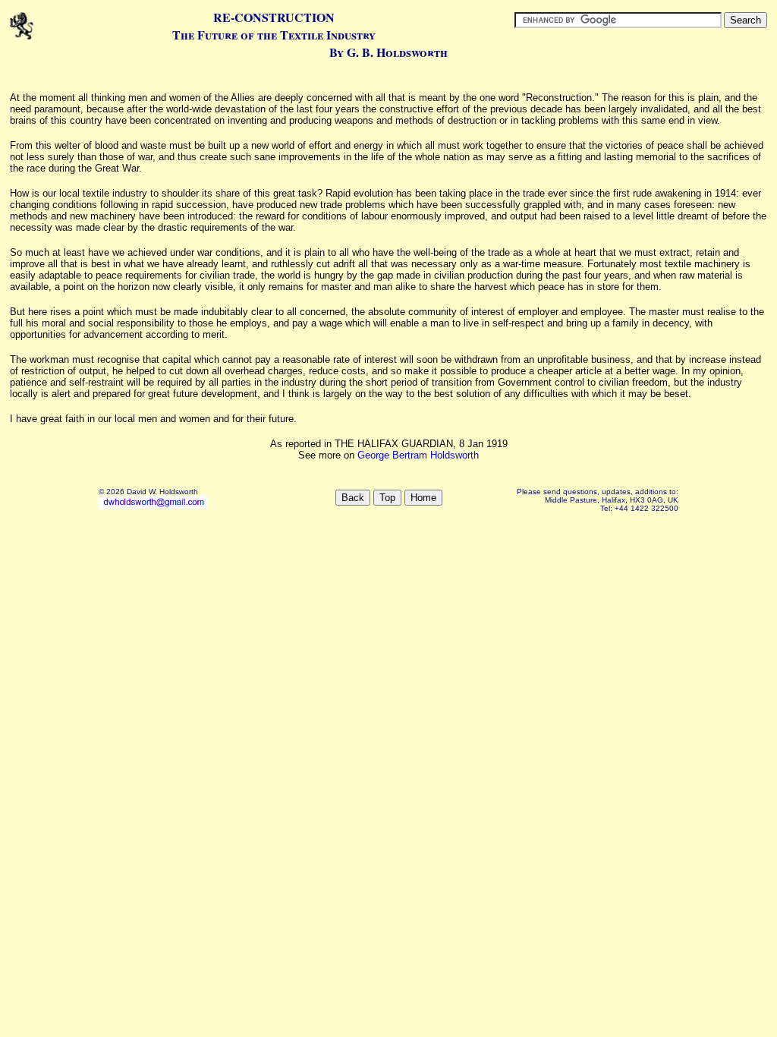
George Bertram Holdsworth (418, 455)
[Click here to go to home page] (21, 37)
